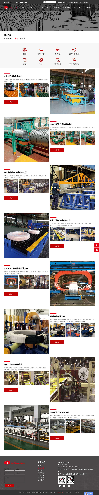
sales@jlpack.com (22, 2)
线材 (24, 64)
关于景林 (41, 470)
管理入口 (77, 492)
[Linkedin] (60, 486)
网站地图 (68, 492)
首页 (39, 466)
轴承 (41, 64)
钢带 (24, 54)
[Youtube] (64, 486)
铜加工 (57, 54)
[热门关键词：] (55, 2)
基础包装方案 (74, 64)
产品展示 (41, 473)
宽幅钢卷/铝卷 (74, 54)
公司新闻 (41, 477)
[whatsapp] (69, 486)
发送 (9, 485)
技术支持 (41, 475)
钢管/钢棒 (41, 54)
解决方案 (41, 468)
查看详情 (11, 102)
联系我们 (41, 480)
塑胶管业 (57, 64)
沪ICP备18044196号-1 (48, 492)
